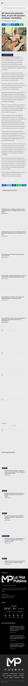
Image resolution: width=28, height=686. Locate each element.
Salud (4, 675)
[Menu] (2, 3)
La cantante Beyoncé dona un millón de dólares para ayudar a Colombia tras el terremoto (14, 517)
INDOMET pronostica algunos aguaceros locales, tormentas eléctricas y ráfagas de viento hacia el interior (13, 210)
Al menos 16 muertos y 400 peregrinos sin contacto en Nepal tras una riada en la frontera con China (15, 540)
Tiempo (22, 677)
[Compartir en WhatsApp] (21, 24)
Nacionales (5, 468)
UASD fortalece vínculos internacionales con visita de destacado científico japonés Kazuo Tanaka (14, 276)
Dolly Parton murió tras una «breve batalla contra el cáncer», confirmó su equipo (15, 561)
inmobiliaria (8, 180)
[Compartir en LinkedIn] (17, 24)
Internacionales (14, 673)
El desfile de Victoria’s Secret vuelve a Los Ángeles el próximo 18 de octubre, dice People (15, 495)
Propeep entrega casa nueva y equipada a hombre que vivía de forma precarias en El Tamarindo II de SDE (14, 233)
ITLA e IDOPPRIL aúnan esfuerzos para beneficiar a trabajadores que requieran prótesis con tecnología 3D (14, 319)
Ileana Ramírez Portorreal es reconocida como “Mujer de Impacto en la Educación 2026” (13, 297)
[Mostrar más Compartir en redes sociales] (25, 24)
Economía (21, 673)
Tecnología (17, 677)
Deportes (15, 675)
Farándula (4, 490)
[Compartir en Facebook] (4, 24)
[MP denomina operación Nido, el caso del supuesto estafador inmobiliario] (14, 50)
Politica (6, 677)
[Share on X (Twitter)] (8, 24)
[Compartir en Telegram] (13, 24)
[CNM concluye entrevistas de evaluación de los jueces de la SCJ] (14, 246)
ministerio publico (16, 180)
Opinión (11, 677)
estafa (3, 180)
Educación (9, 675)
